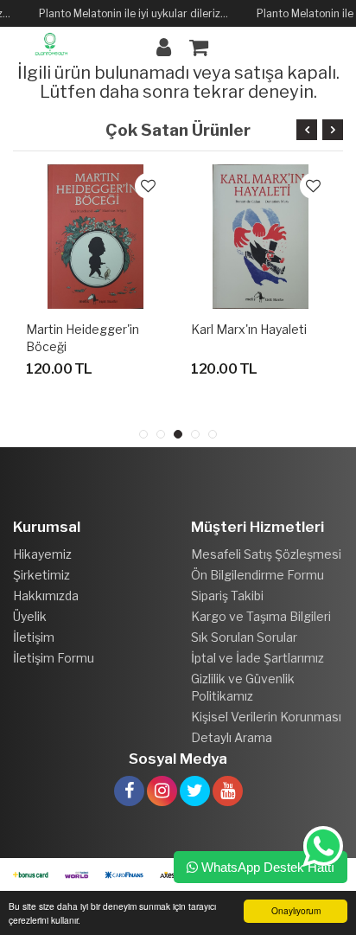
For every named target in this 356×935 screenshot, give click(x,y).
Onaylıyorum (296, 910)
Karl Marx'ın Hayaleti (249, 329)
